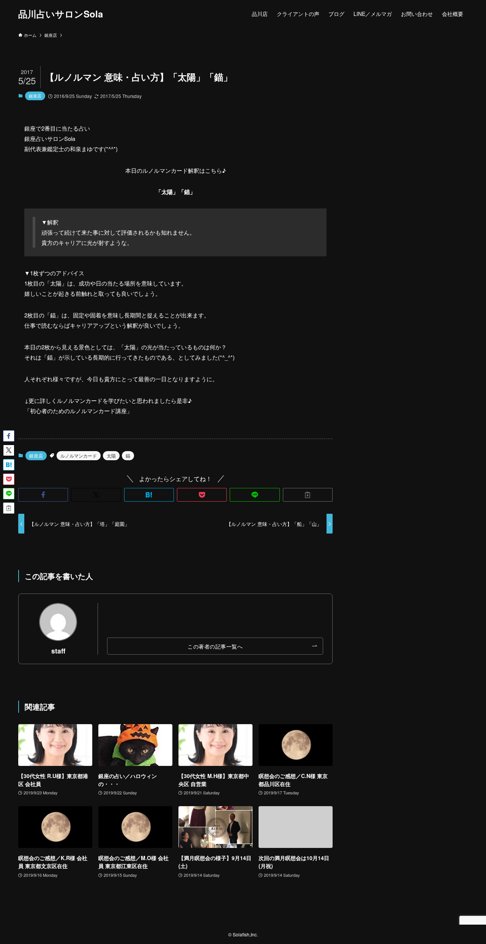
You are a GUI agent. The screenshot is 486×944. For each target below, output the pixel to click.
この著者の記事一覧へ (215, 646)
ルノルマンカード (78, 455)
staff (58, 651)
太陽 (111, 455)
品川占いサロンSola (60, 13)
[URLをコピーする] (308, 495)
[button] (43, 495)
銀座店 (35, 96)
